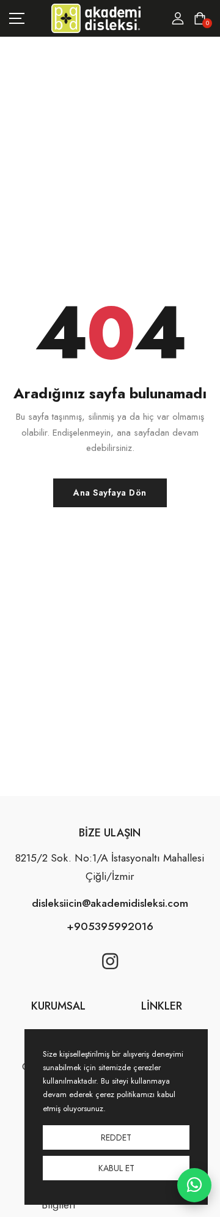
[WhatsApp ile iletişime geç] (194, 1185)
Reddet (116, 1137)
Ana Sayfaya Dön (110, 492)
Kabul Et (116, 1168)
